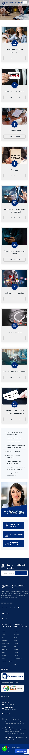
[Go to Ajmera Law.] (1, 10)
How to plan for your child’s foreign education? (14, 433)
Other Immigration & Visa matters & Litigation (14, 462)
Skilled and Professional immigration (13, 456)
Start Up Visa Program (13, 451)
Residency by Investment (14, 438)
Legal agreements (14, 131)
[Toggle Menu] (25, 2)
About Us (4, 751)
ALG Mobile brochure (16, 534)
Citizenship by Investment (14, 442)
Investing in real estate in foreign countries (14, 474)
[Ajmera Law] (12, 3)
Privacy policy (11, 751)
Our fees (14, 170)
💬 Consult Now (21, 751)
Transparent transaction (14, 91)
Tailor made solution (15, 332)
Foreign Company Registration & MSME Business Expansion (16, 446)
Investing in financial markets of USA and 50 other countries (16, 468)
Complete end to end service (14, 372)
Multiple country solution (14, 293)
